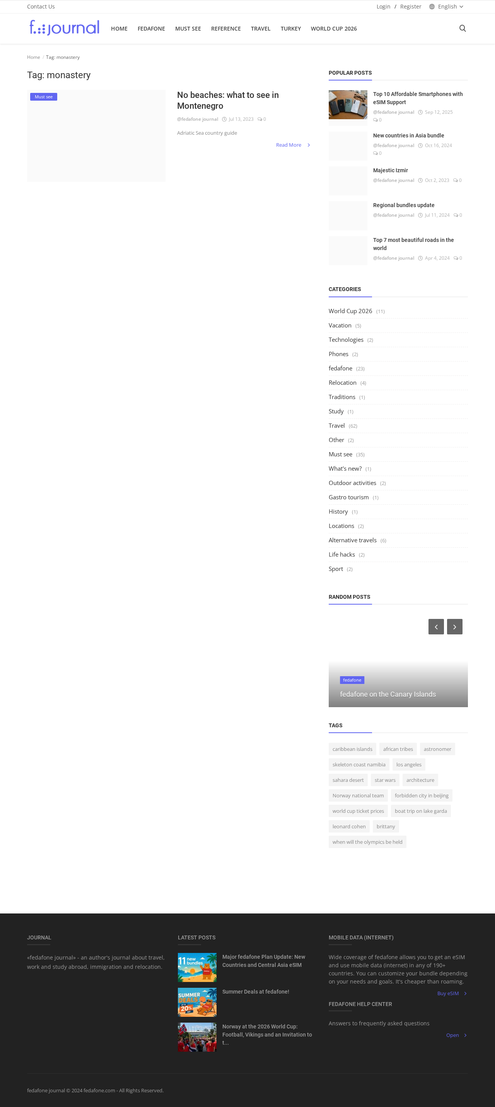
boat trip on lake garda (421, 810)
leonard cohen (349, 826)
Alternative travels (353, 540)
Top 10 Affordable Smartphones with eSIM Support (418, 98)
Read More (289, 144)
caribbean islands (352, 748)
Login (384, 6)
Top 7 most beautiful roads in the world (413, 244)
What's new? (345, 468)
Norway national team (358, 795)
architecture (420, 779)
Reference (226, 28)
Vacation (340, 325)
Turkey (291, 28)
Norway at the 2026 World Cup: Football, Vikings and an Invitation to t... (267, 1034)
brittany (386, 826)
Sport (336, 568)
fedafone (151, 28)
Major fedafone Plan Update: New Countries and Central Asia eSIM (263, 961)
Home (119, 28)
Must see (340, 454)
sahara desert (348, 779)
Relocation (343, 382)
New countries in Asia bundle (408, 135)
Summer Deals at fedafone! (255, 992)
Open (452, 1035)
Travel (261, 28)
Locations (341, 526)
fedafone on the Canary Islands (382, 694)
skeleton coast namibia (359, 764)
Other (336, 440)
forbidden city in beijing (422, 795)
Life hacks (342, 554)
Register (411, 6)
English (448, 6)
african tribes (398, 748)
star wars (385, 779)
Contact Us (41, 6)
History (338, 511)
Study (336, 411)
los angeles (409, 764)
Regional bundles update (404, 205)
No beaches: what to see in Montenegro (228, 100)
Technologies (346, 339)
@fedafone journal (197, 119)
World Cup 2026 (334, 28)
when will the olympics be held (368, 841)
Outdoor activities (352, 483)
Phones (338, 354)
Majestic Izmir (390, 170)
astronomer (437, 748)
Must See (188, 28)
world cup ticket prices (358, 810)
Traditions (342, 397)
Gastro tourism (349, 497)
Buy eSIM (448, 993)
